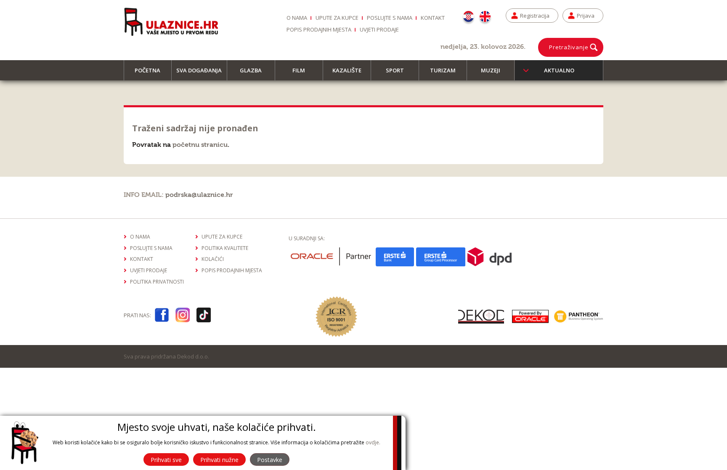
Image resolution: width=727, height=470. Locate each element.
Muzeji (490, 70)
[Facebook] (161, 317)
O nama (297, 17)
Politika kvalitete (225, 248)
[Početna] (171, 21)
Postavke (269, 460)
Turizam (443, 70)
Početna (147, 70)
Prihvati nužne (219, 460)
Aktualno (559, 70)
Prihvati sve (166, 460)
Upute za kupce (337, 17)
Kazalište (346, 70)
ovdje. (373, 442)
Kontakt (433, 17)
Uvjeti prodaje (379, 29)
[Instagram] (182, 317)
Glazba (251, 70)
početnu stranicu (200, 145)
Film (298, 70)
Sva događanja (199, 70)
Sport (395, 70)
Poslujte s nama (389, 17)
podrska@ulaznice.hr (199, 195)
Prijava (585, 15)
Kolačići (213, 259)
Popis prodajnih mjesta (319, 29)
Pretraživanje (569, 47)
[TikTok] (203, 317)
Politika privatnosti (157, 281)
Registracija (534, 15)
